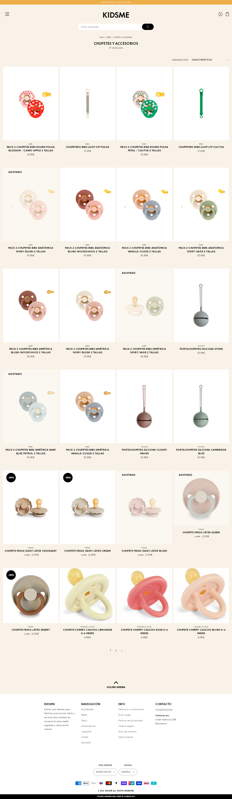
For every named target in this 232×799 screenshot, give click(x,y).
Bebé (109, 37)
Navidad (86, 743)
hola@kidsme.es (163, 709)
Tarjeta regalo (126, 726)
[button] (4, 14)
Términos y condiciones (131, 709)
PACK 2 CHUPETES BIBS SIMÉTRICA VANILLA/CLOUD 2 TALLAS (87, 452)
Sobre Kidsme (125, 737)
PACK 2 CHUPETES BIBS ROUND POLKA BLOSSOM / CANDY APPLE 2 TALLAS (31, 149)
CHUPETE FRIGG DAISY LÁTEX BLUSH (144, 551)
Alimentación (88, 726)
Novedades (87, 709)
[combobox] (116, 27)
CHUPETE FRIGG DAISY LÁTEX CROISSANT (31, 551)
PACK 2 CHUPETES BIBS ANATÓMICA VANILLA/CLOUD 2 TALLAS (144, 250)
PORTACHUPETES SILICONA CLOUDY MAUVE (144, 452)
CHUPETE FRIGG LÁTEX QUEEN (201, 532)
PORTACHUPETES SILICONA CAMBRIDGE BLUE (201, 452)
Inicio (102, 37)
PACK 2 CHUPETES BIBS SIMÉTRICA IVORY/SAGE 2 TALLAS (144, 351)
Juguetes (86, 732)
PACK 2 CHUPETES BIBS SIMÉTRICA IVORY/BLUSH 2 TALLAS (87, 351)
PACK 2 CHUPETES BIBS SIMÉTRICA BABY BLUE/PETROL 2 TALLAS (31, 452)
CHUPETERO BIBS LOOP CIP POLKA (87, 147)
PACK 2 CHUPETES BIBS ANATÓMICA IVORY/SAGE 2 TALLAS (201, 250)
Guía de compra (127, 732)
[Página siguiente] (122, 650)
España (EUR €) (103, 772)
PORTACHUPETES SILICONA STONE (201, 349)
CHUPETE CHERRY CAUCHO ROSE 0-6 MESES (144, 632)
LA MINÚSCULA (129, 796)
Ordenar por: (180, 60)
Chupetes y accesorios (122, 37)
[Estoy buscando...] (148, 27)
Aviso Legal (124, 715)
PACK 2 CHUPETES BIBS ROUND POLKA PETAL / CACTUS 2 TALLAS (144, 149)
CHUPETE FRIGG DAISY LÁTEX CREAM (87, 551)
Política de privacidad (130, 721)
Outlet (84, 737)
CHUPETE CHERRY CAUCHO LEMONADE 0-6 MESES (87, 632)
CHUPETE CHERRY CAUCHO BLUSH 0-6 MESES (201, 632)
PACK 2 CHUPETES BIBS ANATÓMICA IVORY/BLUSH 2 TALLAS (30, 250)
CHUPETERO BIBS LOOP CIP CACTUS (201, 147)
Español (126, 772)
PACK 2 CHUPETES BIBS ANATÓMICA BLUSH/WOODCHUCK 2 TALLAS (87, 250)
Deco (84, 721)
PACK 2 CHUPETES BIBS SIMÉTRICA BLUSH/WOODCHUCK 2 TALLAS (30, 351)
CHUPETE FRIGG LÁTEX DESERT (31, 630)
